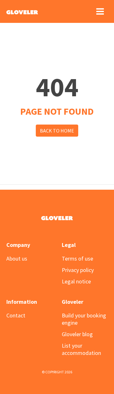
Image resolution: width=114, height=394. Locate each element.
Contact (15, 315)
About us (16, 258)
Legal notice (76, 281)
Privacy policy (78, 270)
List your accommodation (81, 349)
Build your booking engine (84, 319)
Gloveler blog (77, 334)
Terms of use (77, 258)
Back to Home (57, 130)
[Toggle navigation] (100, 11)
